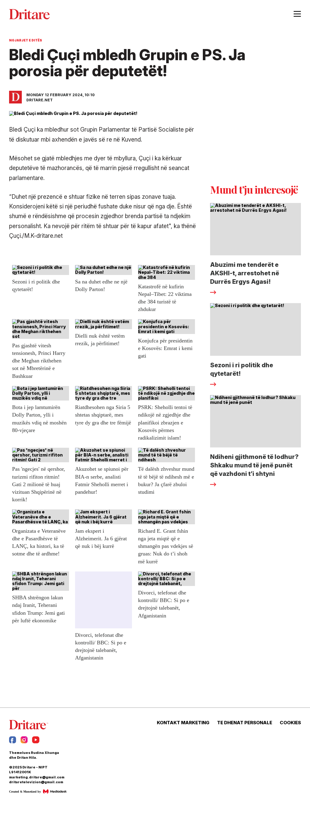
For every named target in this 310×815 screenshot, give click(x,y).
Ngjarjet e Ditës (25, 40)
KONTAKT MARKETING (183, 722)
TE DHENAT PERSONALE (244, 722)
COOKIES (290, 722)
